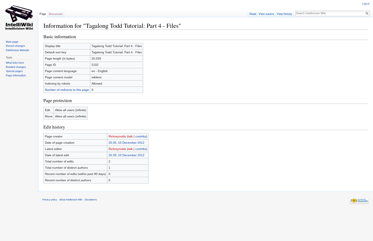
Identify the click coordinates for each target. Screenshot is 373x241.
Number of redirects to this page (67, 89)
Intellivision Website (17, 50)
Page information (16, 75)
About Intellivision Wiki (70, 199)
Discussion (56, 14)
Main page (12, 41)
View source (266, 14)
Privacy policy (49, 199)
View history (284, 14)
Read (253, 14)
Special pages (14, 71)
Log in (366, 3)
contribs (140, 136)
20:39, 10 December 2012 (126, 155)
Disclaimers (91, 199)
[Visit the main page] (19, 17)
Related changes (16, 67)
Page (43, 14)
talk (130, 136)
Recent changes (15, 45)
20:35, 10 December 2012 (126, 142)
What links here (15, 62)
